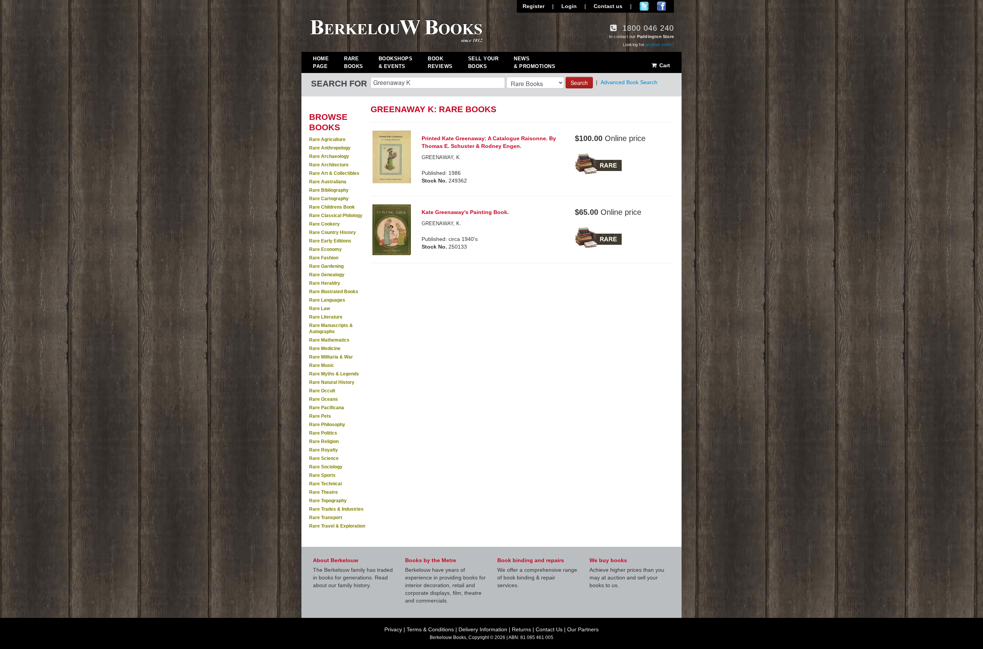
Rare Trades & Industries (336, 509)
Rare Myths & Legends (334, 374)
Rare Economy (325, 249)
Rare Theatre (323, 492)
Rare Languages (327, 300)
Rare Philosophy (327, 424)
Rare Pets (320, 416)
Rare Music (321, 365)
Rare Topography (328, 500)
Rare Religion (324, 441)
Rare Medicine (325, 348)
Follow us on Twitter (644, 6)
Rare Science (324, 458)
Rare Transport (325, 517)
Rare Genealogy (326, 274)
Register (533, 6)
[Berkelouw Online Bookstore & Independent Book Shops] (396, 30)
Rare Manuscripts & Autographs (331, 328)
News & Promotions (534, 62)
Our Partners (583, 629)
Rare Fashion (323, 258)
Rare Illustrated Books (333, 291)
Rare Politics (323, 433)
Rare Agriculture (327, 139)
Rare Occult (322, 390)
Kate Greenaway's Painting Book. (465, 212)
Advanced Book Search (629, 82)
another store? (659, 44)
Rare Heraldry (324, 283)
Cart (664, 65)
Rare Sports (322, 475)
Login (569, 6)
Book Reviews (440, 62)
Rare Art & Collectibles (334, 173)
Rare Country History (332, 232)
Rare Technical (325, 483)
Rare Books (353, 62)
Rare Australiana (327, 181)
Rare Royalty (323, 450)
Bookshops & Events (396, 62)
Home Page (321, 62)
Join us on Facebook (661, 6)
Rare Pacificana (326, 407)
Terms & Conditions (430, 629)
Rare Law (319, 308)
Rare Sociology (326, 467)
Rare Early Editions (330, 241)
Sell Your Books (483, 62)
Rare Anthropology (330, 148)
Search (579, 82)
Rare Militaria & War (331, 357)
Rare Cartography (329, 198)
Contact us (608, 6)
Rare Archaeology (329, 156)
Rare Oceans (323, 399)
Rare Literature (326, 317)
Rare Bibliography (329, 190)
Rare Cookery (324, 224)
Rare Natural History (331, 382)
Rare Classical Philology (335, 215)
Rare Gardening (326, 266)
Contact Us (549, 629)
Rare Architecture (329, 165)
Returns (521, 629)
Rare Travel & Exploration (337, 526)
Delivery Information (482, 629)
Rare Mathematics (329, 340)
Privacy (393, 629)
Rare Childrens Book (332, 207)
